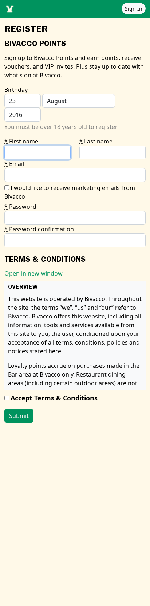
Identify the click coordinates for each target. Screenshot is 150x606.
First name (21, 141)
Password (20, 207)
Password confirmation (39, 229)
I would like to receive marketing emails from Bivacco (69, 192)
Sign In (133, 8)
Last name (95, 141)
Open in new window (33, 273)
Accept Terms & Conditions (54, 398)
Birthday (16, 90)
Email (14, 164)
